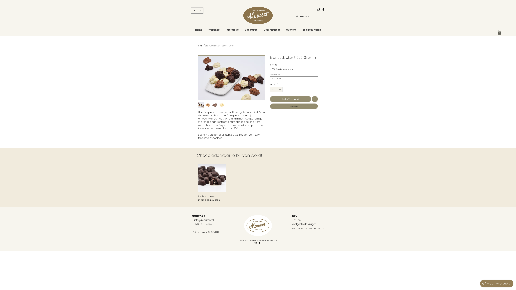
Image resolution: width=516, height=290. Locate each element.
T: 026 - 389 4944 (202, 224)
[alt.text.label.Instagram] (318, 9)
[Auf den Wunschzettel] (315, 99)
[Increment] (280, 89)
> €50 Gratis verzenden (281, 69)
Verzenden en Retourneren (308, 228)
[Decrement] (272, 89)
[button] (499, 32)
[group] (258, 183)
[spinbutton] (276, 89)
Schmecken (276, 74)
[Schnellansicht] (212, 178)
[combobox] (294, 78)
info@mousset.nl (204, 220)
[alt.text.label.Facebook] (323, 9)
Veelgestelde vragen (304, 224)
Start (200, 45)
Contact (297, 220)
